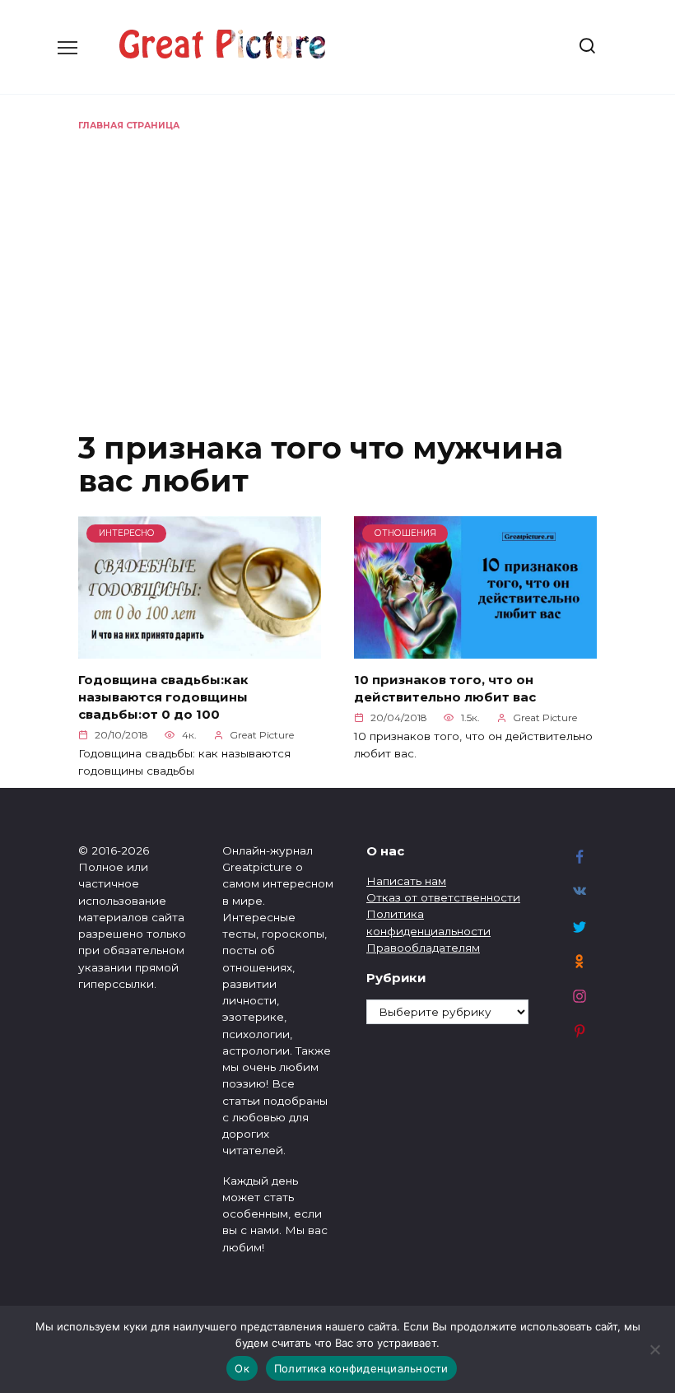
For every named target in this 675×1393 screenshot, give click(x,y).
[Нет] (654, 1349)
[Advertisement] (337, 256)
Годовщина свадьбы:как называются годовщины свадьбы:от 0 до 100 (163, 697)
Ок (242, 1368)
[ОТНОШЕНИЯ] (475, 648)
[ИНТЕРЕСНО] (199, 648)
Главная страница (128, 125)
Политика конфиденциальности (361, 1368)
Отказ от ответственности (443, 897)
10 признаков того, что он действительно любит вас (445, 688)
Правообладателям (423, 947)
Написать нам (406, 881)
